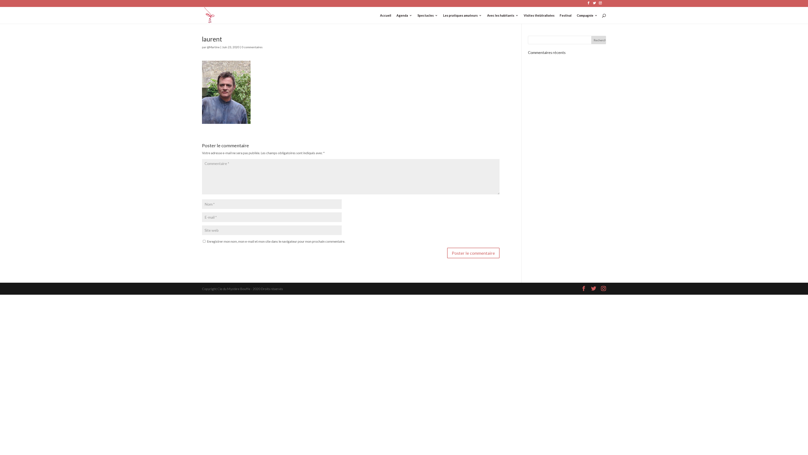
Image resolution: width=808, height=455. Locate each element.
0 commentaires (252, 47)
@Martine (213, 47)
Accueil (385, 15)
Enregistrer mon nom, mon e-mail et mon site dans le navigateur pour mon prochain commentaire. (276, 241)
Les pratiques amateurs (460, 15)
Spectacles (425, 15)
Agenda (402, 15)
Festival (565, 15)
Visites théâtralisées (539, 15)
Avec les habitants (500, 15)
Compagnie (585, 15)
